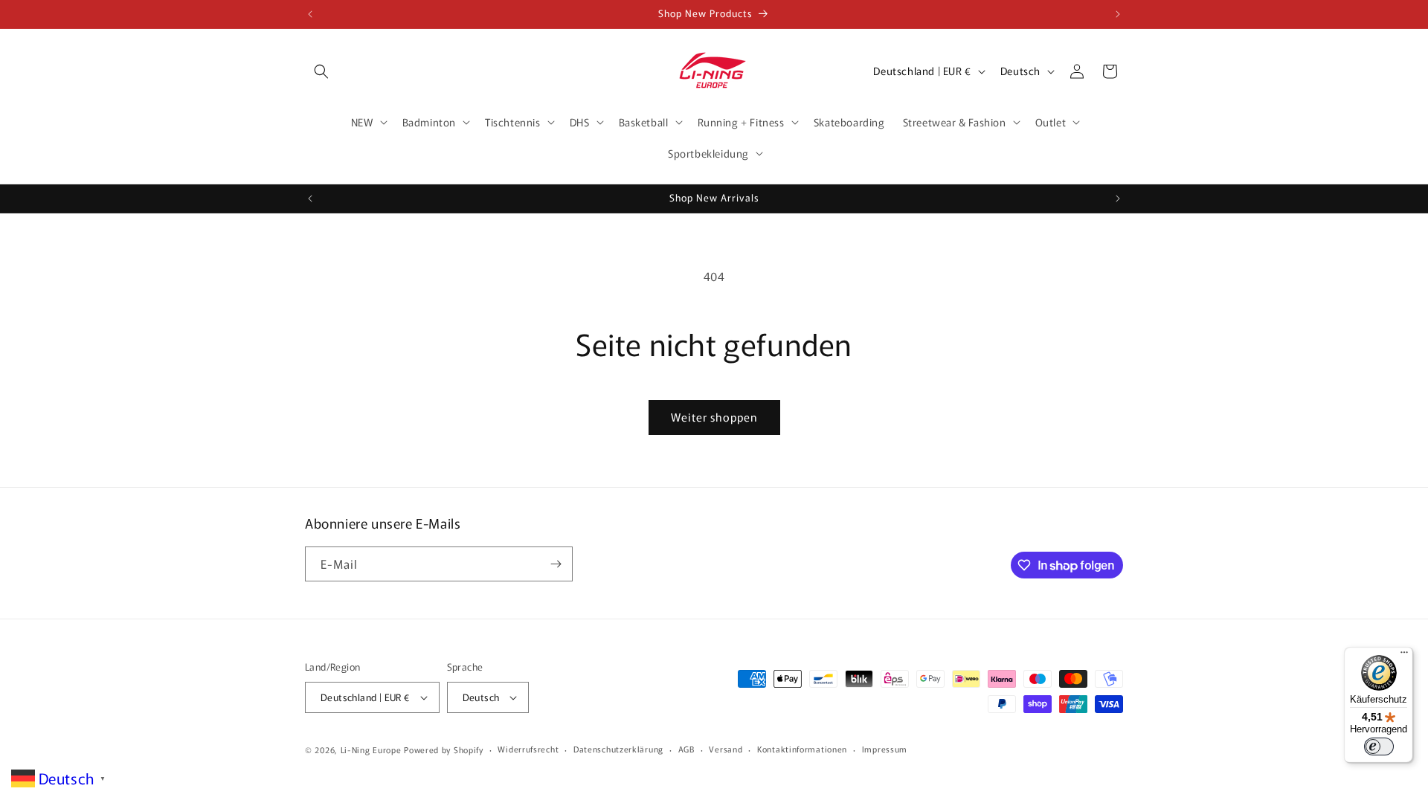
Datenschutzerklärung (618, 749)
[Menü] (1404, 656)
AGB (686, 749)
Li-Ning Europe (371, 749)
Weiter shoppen (714, 417)
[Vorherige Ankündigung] (310, 14)
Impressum (884, 749)
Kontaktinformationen (802, 749)
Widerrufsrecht (528, 749)
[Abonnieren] (555, 563)
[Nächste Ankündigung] (1117, 14)
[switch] (1379, 746)
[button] (321, 71)
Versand (725, 749)
